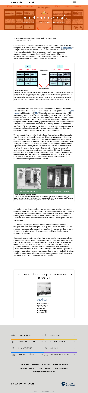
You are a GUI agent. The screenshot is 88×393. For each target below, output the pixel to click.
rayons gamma (66, 48)
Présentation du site (27, 368)
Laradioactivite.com (47, 391)
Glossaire (45, 365)
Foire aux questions (60, 365)
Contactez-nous (45, 368)
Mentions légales (61, 368)
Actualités (24, 365)
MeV (37, 113)
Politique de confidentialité (44, 372)
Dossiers (35, 365)
